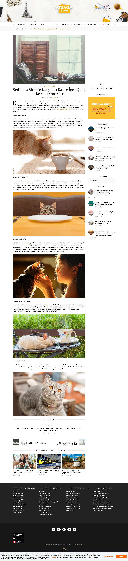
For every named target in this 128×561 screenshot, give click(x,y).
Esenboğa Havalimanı (99, 496)
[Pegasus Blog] (64, 9)
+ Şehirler (15, 491)
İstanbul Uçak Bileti (18, 493)
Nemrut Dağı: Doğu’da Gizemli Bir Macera (104, 129)
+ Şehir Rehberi (70, 491)
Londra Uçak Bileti (18, 502)
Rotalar (21, 24)
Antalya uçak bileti (18, 506)
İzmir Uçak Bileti (17, 498)
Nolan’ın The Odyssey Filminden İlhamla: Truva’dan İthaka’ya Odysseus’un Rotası (103, 193)
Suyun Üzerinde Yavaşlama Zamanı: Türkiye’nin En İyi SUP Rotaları (104, 203)
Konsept (44, 24)
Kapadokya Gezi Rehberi (73, 493)
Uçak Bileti (78, 24)
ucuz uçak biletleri (62, 109)
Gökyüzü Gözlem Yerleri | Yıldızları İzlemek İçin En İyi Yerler (104, 167)
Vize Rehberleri (71, 510)
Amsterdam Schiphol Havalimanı (102, 508)
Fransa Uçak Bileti (44, 508)
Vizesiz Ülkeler (92, 24)
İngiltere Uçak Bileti (45, 506)
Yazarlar (65, 24)
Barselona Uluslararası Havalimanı (103, 506)
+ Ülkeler (42, 491)
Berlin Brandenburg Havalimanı (102, 502)
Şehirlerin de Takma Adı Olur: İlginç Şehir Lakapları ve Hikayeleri (104, 157)
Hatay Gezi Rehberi (72, 500)
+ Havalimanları (97, 491)
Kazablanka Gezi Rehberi (73, 508)
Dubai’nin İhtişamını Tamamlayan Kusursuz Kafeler (71, 472)
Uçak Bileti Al (17, 512)
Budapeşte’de (28, 181)
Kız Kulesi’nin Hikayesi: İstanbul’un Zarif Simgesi (104, 148)
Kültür (55, 24)
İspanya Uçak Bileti (45, 510)
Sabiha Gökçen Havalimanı (100, 493)
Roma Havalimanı (98, 510)
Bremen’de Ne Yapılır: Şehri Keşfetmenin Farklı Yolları (102, 222)
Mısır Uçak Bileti (44, 498)
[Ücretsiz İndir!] (64, 538)
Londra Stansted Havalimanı (101, 504)
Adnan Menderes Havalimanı (101, 498)
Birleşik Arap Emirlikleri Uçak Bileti (49, 502)
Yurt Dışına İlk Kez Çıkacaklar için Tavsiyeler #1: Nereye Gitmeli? (103, 138)
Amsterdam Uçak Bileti (19, 504)
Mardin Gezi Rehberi (72, 496)
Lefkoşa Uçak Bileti (18, 510)
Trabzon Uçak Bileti (18, 500)
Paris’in (15, 181)
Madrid (27, 243)
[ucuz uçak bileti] (101, 108)
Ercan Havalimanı (98, 500)
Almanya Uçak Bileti (45, 493)
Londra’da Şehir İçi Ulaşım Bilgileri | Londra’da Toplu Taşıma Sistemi (104, 213)
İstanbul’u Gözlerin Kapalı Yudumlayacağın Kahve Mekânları (23, 472)
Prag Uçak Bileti (17, 508)
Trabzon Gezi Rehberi (72, 498)
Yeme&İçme (33, 24)
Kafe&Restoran (25, 29)
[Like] (44, 419)
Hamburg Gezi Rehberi (73, 504)
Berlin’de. (46, 305)
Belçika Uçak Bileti (44, 496)
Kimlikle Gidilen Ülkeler (47, 514)
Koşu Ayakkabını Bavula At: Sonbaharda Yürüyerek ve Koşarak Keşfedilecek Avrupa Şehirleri (104, 233)
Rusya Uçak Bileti (44, 504)
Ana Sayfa (15, 29)
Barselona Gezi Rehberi (73, 506)
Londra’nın (23, 365)
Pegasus (55, 97)
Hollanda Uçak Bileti (45, 500)
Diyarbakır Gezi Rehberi (73, 502)
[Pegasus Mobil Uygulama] (64, 535)
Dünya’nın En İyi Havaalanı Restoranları (48, 471)
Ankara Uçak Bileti (18, 496)
